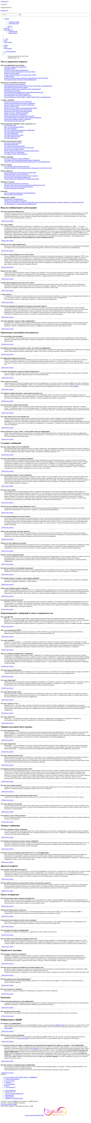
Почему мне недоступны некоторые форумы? (18, 111)
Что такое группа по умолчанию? (14, 152)
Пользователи (8, 30)
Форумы (6, 28)
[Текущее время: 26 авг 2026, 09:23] (4, 54)
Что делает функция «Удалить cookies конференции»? (20, 79)
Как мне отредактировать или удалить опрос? (18, 109)
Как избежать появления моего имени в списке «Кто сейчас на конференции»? (28, 86)
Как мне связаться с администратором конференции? (20, 204)
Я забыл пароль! (9, 76)
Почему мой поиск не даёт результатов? (16, 174)
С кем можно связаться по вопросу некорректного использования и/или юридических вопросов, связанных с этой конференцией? (44, 202)
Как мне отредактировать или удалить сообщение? (19, 103)
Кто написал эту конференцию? (14, 199)
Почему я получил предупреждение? (15, 114)
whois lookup (34, 1048)
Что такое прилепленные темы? (13, 135)
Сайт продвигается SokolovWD (34, 1115)
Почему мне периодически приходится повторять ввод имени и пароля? (26, 78)
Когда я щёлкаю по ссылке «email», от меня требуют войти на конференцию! (27, 97)
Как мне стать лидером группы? (14, 149)
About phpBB (8, 1028)
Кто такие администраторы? (12, 142)
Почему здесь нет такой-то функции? (15, 200)
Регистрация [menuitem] (8, 42)
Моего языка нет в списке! (12, 90)
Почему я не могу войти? (12, 73)
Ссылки (6, 18)
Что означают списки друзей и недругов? (16, 166)
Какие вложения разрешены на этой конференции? (19, 193)
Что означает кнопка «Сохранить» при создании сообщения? (22, 117)
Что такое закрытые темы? (12, 136)
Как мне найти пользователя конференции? (17, 177)
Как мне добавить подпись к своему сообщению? (19, 105)
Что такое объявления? (11, 133)
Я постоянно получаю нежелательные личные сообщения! (22, 160)
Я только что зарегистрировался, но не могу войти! (19, 71)
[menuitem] (13, 22)
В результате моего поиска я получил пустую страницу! (21, 175)
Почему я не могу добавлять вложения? (16, 113)
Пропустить (4, 10)
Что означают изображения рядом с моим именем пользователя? (23, 92)
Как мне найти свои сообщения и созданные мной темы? (21, 179)
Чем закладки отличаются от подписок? (16, 183)
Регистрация (8, 48)
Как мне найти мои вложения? (13, 194)
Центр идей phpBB (23, 1038)
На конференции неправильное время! (16, 87)
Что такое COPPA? (10, 68)
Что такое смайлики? (10, 128)
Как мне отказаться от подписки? (14, 188)
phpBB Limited (59, 1025)
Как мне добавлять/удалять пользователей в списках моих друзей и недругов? (28, 168)
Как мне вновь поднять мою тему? (14, 121)
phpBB (75, 386)
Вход (5, 47)
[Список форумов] (5, 1)
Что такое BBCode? (10, 125)
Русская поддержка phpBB (9, 1104)
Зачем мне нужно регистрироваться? (15, 67)
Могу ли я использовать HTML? (14, 127)
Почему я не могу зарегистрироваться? (16, 70)
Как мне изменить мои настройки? (14, 84)
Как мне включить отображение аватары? (17, 94)
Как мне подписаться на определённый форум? (18, 186)
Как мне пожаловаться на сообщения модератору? (19, 116)
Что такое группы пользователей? (14, 146)
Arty (5, 1103)
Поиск (6, 45)
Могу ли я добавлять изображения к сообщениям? (19, 130)
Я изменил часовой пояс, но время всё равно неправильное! (22, 89)
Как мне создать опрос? (11, 106)
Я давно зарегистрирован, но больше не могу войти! (20, 75)
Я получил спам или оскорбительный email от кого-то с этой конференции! (27, 161)
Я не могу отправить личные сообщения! (16, 158)
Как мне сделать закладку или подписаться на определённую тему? (24, 185)
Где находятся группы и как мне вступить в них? (19, 147)
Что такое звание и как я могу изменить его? (17, 95)
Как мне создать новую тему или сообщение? (18, 101)
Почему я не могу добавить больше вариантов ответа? (20, 108)
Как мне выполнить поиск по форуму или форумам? (20, 172)
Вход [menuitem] (5, 40)
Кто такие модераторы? (11, 144)
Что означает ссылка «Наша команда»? (16, 154)
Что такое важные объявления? (13, 131)
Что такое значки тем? (11, 138)
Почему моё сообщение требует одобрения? (17, 119)
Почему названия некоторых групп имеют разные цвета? (21, 150)
